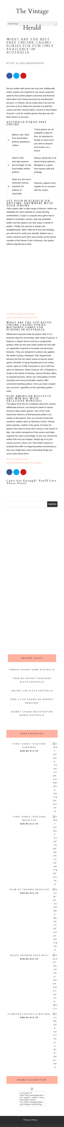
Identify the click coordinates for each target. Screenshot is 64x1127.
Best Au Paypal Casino (17, 459)
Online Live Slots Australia (32, 691)
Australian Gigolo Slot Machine (20, 314)
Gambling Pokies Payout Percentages (24, 462)
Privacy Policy (30, 1120)
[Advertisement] (32, 280)
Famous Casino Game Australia (32, 670)
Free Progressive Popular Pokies (21, 317)
